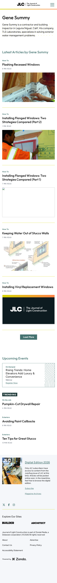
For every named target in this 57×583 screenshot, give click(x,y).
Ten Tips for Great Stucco (19, 438)
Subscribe (29, 488)
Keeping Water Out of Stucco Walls (25, 233)
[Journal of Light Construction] (28, 4)
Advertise (34, 540)
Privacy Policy (36, 545)
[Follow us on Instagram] (13, 504)
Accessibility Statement (12, 550)
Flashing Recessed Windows (21, 64)
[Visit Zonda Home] (14, 559)
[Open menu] (52, 4)
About (4, 540)
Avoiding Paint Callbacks (18, 421)
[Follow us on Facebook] (9, 504)
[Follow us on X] (4, 504)
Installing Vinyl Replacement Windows (27, 287)
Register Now (12, 383)
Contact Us (7, 545)
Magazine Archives (33, 493)
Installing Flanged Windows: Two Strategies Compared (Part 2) (24, 120)
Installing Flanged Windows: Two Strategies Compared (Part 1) (24, 177)
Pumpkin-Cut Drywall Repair (21, 404)
